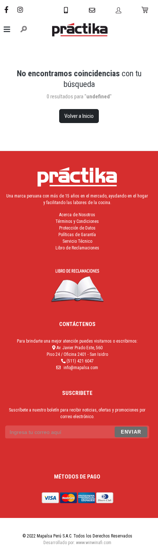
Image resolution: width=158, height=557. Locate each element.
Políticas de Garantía (77, 234)
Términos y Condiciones (77, 221)
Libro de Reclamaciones (77, 248)
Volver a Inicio (79, 116)
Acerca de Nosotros (77, 214)
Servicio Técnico (77, 241)
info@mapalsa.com (81, 367)
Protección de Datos (77, 228)
